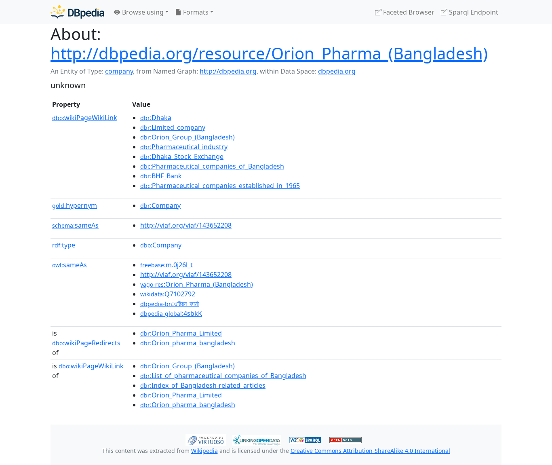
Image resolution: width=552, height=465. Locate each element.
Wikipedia (204, 450)
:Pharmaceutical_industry (184, 146)
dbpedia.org (337, 71)
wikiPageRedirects (86, 342)
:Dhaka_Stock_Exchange (181, 156)
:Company (160, 205)
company (119, 71)
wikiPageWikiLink (84, 117)
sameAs (75, 225)
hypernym (74, 205)
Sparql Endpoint (472, 12)
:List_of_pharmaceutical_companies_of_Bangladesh (223, 375)
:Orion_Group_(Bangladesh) (187, 137)
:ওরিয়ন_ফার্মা (169, 303)
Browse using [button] (142, 12)
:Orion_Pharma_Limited (181, 333)
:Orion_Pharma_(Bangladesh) (196, 284)
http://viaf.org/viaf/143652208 (186, 225)
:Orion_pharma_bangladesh (187, 342)
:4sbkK (171, 313)
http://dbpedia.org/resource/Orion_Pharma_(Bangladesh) (269, 53)
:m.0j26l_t (166, 264)
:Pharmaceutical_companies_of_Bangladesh (212, 166)
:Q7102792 (167, 294)
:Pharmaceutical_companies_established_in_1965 (220, 185)
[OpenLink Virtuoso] (205, 439)
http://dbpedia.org (228, 71)
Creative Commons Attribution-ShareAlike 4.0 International (370, 450)
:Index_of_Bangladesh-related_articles (202, 385)
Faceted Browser (407, 12)
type (63, 245)
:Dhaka (155, 117)
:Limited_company (172, 127)
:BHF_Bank (161, 175)
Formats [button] (195, 12)
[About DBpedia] (77, 12)
